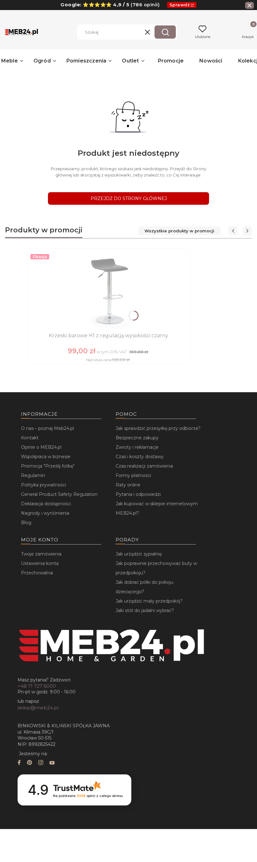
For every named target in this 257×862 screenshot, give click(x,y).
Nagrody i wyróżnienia (45, 513)
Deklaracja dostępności (46, 504)
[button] (165, 32)
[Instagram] (40, 763)
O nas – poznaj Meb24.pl (47, 428)
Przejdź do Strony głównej (129, 198)
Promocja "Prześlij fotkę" (48, 466)
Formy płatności (133, 475)
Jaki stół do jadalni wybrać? (145, 610)
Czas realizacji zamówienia (144, 466)
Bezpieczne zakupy (137, 438)
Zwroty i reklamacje (137, 447)
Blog (26, 522)
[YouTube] (52, 763)
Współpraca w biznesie (46, 456)
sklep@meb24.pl (38, 708)
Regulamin (33, 475)
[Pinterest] (29, 763)
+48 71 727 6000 (37, 686)
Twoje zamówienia (41, 554)
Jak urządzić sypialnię (139, 554)
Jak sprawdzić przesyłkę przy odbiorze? (158, 428)
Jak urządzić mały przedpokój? (149, 601)
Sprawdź (180, 4)
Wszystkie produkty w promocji (179, 230)
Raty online (128, 485)
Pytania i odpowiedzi (138, 494)
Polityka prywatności (43, 485)
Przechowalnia (37, 573)
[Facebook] (19, 763)
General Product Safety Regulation (59, 494)
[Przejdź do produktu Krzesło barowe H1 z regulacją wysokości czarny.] (108, 291)
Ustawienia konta (40, 563)
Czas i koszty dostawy (140, 456)
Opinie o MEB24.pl (41, 447)
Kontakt (30, 438)
